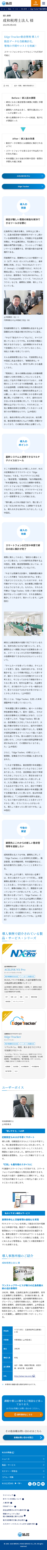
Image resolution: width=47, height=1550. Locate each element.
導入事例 (24, 9)
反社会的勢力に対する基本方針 (15, 1510)
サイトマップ (8, 1495)
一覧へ (19, 1483)
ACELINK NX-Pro (23, 176)
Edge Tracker (23, 186)
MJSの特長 (7, 1452)
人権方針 (6, 1502)
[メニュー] (43, 3)
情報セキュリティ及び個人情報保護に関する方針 (13, 1515)
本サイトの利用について (12, 1499)
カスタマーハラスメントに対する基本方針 (19, 1524)
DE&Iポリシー (8, 1506)
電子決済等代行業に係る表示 (14, 1520)
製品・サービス (13, 9)
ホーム (3, 9)
